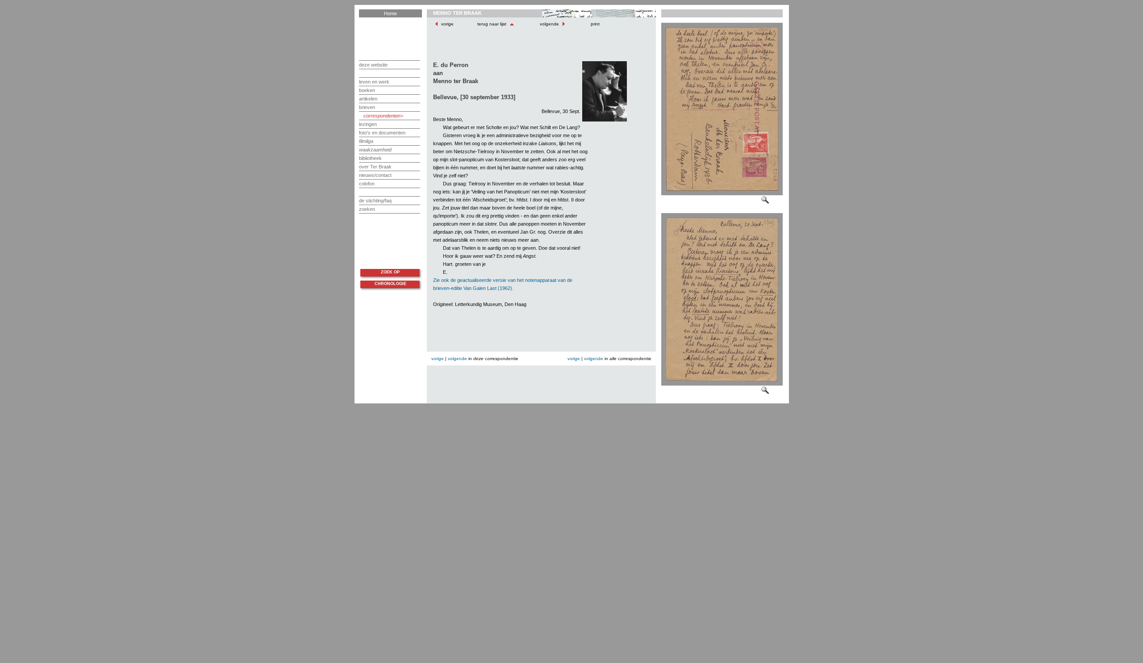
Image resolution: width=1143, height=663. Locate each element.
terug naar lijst (492, 23)
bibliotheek (370, 158)
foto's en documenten (382, 132)
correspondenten (381, 115)
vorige (447, 23)
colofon (367, 183)
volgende (549, 23)
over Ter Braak (375, 166)
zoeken (367, 209)
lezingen (368, 124)
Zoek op (390, 272)
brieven (367, 107)
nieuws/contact (375, 175)
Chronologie (390, 283)
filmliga (366, 141)
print (594, 23)
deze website (373, 64)
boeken (367, 90)
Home (390, 13)
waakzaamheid (375, 149)
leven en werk (374, 81)
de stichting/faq (375, 200)
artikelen (368, 98)
